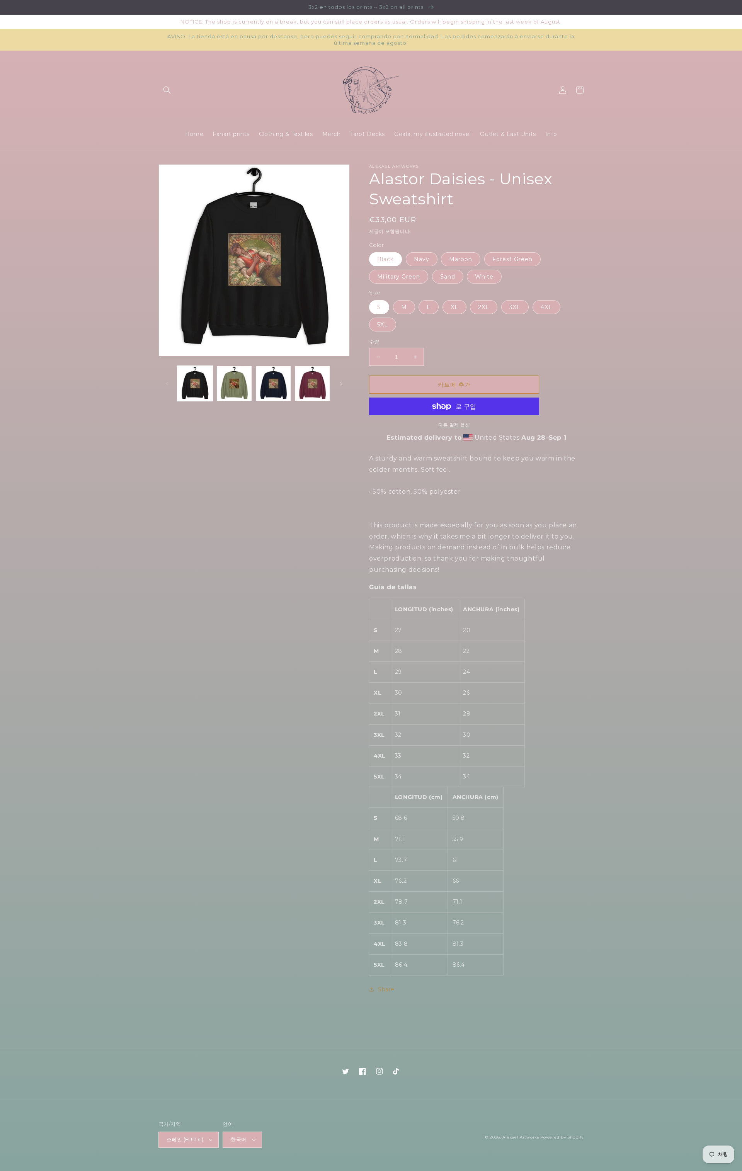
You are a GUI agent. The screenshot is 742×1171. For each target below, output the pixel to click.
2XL (483, 307)
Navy (421, 259)
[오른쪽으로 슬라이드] (341, 383)
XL (454, 307)
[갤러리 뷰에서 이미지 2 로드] (234, 383)
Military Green (398, 276)
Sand (447, 276)
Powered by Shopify (562, 1137)
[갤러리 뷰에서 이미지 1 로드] (195, 383)
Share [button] (386, 989)
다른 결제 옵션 (454, 425)
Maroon (460, 259)
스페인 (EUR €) (185, 1139)
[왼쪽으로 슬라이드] (166, 383)
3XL (515, 307)
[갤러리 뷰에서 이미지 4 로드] (312, 383)
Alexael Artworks (520, 1137)
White (484, 276)
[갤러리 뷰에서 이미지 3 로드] (273, 383)
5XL (382, 324)
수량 (374, 341)
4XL (546, 307)
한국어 (238, 1139)
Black (385, 259)
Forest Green (512, 259)
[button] (166, 90)
